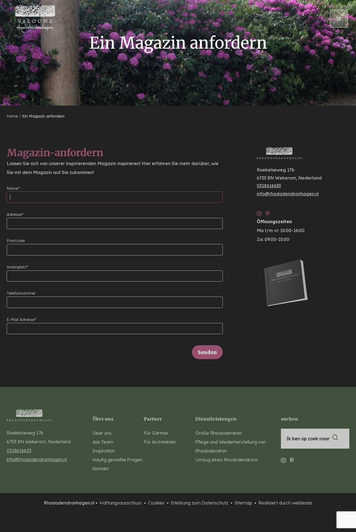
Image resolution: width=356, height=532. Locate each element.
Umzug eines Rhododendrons (226, 460)
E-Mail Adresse (20, 319)
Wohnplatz (16, 267)
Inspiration (103, 451)
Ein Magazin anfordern (43, 116)
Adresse (14, 214)
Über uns (102, 433)
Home (13, 116)
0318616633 (269, 185)
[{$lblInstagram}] (259, 211)
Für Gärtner (156, 433)
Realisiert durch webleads (285, 503)
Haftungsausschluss (121, 503)
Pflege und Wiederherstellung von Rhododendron (230, 446)
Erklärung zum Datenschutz (200, 503)
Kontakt (100, 468)
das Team (102, 442)
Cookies (157, 503)
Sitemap (243, 503)
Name (12, 188)
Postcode (16, 240)
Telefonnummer (21, 293)
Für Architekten (160, 442)
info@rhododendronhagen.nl (288, 194)
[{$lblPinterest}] (267, 211)
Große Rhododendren (218, 433)
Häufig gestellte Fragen (117, 460)
